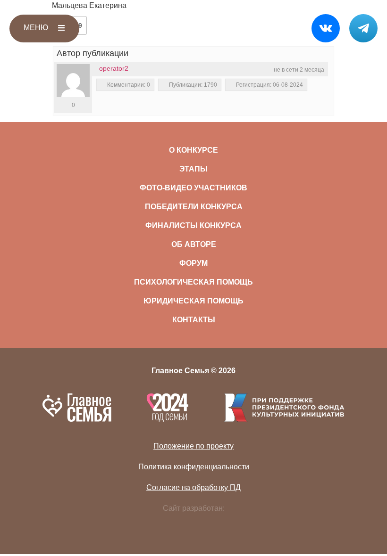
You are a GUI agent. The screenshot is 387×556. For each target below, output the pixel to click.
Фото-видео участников (193, 188)
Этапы (193, 169)
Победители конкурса (194, 207)
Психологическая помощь (193, 282)
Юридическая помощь (193, 301)
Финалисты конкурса (193, 225)
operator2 (113, 68)
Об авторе (193, 244)
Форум (193, 263)
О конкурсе (193, 150)
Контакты (193, 320)
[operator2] (73, 80)
